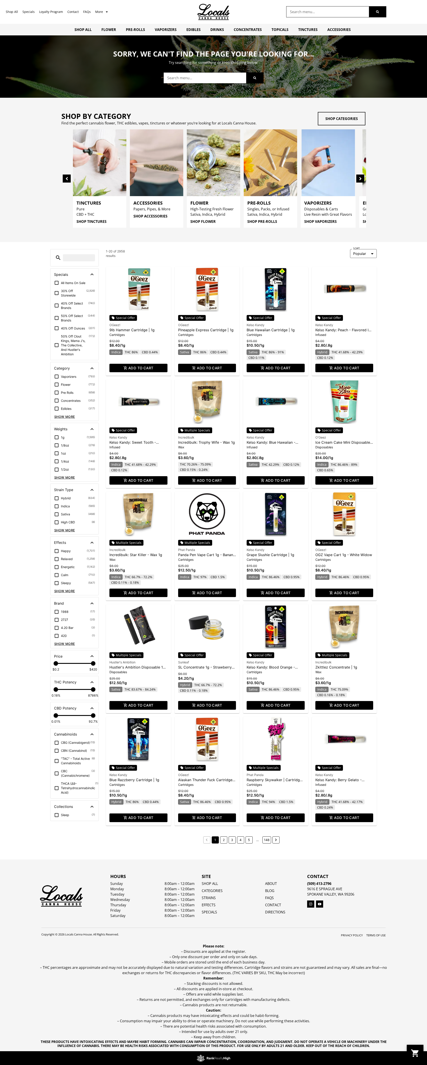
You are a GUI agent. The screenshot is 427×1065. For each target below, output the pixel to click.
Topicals (280, 29)
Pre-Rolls (135, 29)
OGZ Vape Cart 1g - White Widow (343, 555)
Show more (64, 417)
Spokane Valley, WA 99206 (330, 894)
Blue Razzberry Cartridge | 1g (134, 780)
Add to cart (140, 368)
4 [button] (241, 840)
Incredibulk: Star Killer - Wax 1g (135, 555)
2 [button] (224, 840)
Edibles (193, 29)
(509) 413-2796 (319, 883)
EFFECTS (209, 904)
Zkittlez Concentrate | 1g (336, 667)
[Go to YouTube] (319, 904)
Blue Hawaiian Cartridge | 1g (271, 330)
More (99, 12)
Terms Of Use (376, 935)
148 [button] (267, 840)
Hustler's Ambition (122, 662)
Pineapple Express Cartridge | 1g (206, 330)
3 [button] (232, 840)
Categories (212, 890)
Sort (356, 248)
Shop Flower (203, 221)
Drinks (217, 29)
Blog (269, 890)
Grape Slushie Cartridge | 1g (270, 555)
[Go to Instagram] (310, 904)
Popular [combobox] (359, 253)
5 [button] (249, 840)
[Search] (377, 11)
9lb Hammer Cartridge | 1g (132, 330)
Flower (108, 29)
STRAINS (209, 897)
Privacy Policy (352, 935)
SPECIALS (209, 912)
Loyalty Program (51, 12)
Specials (28, 12)
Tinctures (308, 29)
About (271, 883)
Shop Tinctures (92, 221)
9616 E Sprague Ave (324, 888)
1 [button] (215, 840)
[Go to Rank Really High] (213, 1058)
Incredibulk (186, 437)
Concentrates (248, 29)
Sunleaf (183, 662)
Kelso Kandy (255, 325)
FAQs (87, 12)
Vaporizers (166, 29)
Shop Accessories (150, 216)
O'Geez (320, 437)
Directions (275, 912)
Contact (73, 12)
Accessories (339, 29)
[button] (58, 257)
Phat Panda (186, 550)
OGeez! (114, 325)
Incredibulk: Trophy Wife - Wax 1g (206, 442)
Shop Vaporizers (320, 221)
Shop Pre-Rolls (262, 221)
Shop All (12, 12)
